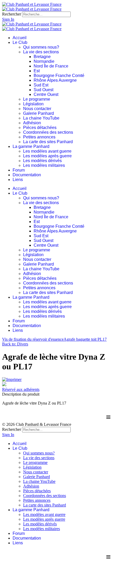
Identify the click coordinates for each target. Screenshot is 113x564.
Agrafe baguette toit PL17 (85, 339)
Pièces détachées (39, 127)
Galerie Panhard (38, 113)
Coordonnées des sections (48, 132)
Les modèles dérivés (42, 160)
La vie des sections (41, 52)
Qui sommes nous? (41, 47)
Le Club (20, 42)
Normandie (44, 61)
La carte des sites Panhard (48, 141)
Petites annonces (39, 137)
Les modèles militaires (44, 165)
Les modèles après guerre (47, 156)
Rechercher (11, 14)
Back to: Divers (15, 344)
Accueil (20, 37)
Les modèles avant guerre (47, 151)
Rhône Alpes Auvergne (55, 80)
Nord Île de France (51, 66)
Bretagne (42, 56)
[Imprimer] (12, 379)
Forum (19, 170)
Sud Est (41, 85)
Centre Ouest (46, 94)
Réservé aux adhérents (20, 389)
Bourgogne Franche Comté (59, 75)
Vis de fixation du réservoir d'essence (33, 339)
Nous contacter (37, 108)
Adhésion (32, 123)
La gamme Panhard (31, 146)
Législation (33, 104)
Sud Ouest (43, 89)
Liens (18, 179)
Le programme (36, 99)
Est (37, 71)
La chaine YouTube (41, 118)
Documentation (27, 175)
